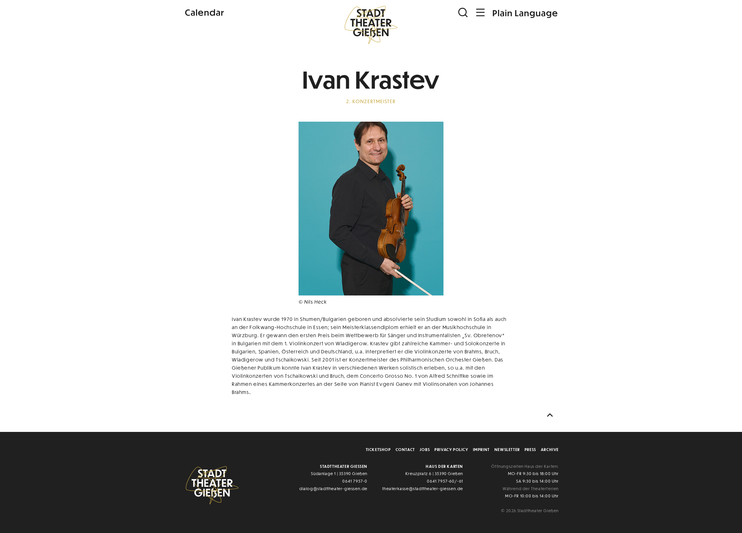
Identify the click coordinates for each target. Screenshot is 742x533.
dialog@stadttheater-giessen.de (333, 488)
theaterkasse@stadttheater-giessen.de (422, 488)
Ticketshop (378, 449)
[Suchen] (464, 12)
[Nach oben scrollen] (551, 415)
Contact (405, 449)
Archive (550, 449)
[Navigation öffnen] (480, 12)
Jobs (425, 449)
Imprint (481, 449)
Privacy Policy (451, 449)
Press (530, 449)
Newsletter (507, 449)
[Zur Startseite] (371, 25)
